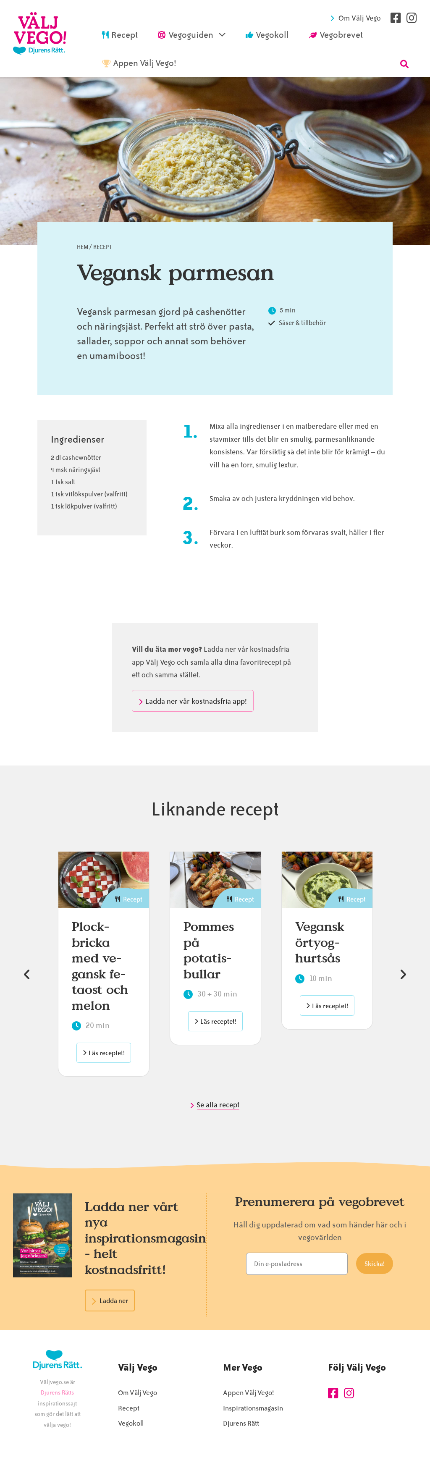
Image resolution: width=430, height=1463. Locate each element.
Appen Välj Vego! (248, 1392)
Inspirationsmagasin (253, 1408)
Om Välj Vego (359, 18)
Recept (102, 247)
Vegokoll (131, 1423)
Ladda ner (114, 1301)
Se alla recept (218, 1104)
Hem (82, 247)
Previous (27, 974)
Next (403, 974)
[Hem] (40, 38)
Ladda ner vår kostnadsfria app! (196, 701)
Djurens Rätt (241, 1423)
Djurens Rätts (57, 1392)
